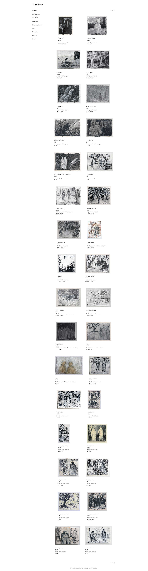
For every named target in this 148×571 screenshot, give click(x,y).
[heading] (37, 5)
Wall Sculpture (36, 14)
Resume (34, 35)
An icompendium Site (91, 568)
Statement (34, 31)
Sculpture (34, 10)
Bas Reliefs (35, 17)
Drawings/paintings (37, 24)
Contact (34, 39)
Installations (35, 21)
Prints (33, 28)
